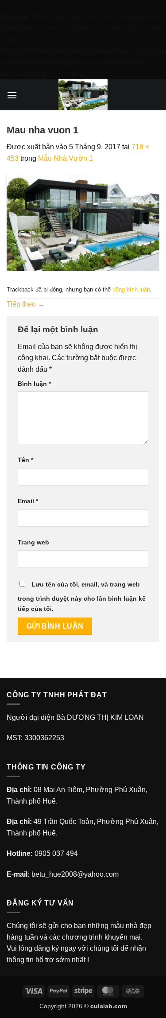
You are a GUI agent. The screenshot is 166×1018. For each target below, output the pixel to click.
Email (28, 501)
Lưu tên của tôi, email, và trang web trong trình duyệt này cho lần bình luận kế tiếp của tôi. (82, 596)
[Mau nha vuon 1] (83, 222)
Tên (25, 459)
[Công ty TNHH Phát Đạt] (83, 94)
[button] (12, 95)
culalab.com (108, 1006)
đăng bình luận (131, 289)
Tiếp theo (26, 304)
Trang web (33, 542)
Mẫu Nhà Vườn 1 (65, 158)
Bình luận (34, 383)
